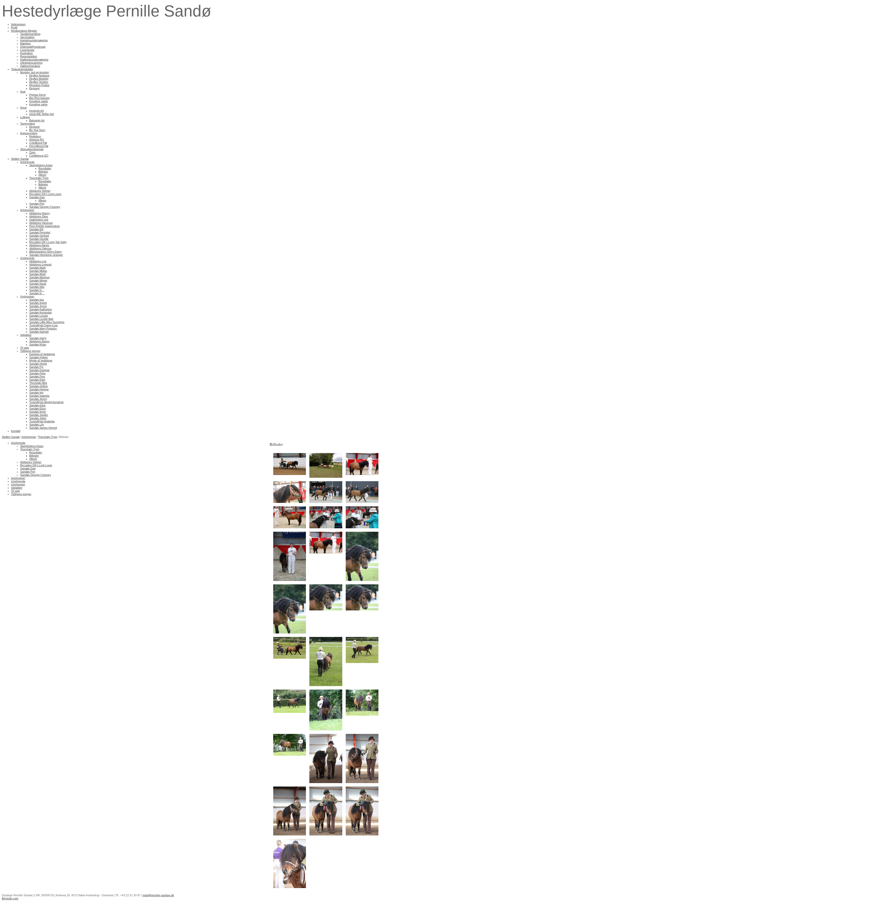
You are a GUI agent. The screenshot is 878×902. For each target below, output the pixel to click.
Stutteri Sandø (10, 437)
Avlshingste (28, 437)
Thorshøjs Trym (47, 437)
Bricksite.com (10, 898)
